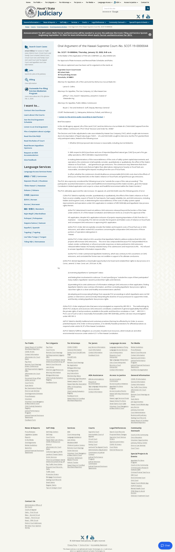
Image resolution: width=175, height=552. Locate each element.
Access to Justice (130, 2)
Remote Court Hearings (54, 352)
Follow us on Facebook (143, 16)
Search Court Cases (38, 46)
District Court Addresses (33, 523)
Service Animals (94, 389)
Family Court (93, 444)
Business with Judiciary (138, 415)
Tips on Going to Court (54, 488)
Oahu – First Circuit (31, 512)
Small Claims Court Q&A (118, 404)
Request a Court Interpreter (115, 356)
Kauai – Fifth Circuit (31, 520)
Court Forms (29, 383)
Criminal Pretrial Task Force (140, 472)
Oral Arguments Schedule (34, 393)
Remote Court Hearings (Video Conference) (33, 365)
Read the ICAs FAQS (32, 136)
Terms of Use (84, 545)
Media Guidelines (137, 347)
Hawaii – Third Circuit (32, 518)
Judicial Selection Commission (94, 463)
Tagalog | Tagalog (32, 232)
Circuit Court (93, 439)
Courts (84, 22)
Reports (27, 437)
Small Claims (50, 482)
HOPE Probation (136, 486)
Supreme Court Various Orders (118, 438)
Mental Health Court (138, 488)
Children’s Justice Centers (76, 445)
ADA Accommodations (96, 379)
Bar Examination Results (33, 388)
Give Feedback (30, 160)
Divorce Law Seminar (32, 391)
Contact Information (32, 354)
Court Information (95, 350)
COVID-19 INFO (72, 347)
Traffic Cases (50, 472)
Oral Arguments (72, 370)
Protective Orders (52, 474)
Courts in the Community (139, 435)
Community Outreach (117, 22)
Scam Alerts (29, 385)
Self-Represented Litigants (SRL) (34, 370)
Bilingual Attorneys (52, 375)
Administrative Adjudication (98, 450)
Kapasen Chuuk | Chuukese (36, 181)
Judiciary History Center (139, 443)
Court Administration (138, 412)
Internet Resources (116, 450)
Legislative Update (31, 434)
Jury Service (135, 407)
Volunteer (28, 399)
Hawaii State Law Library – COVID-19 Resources (55, 441)
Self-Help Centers (52, 432)
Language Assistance (74, 437)
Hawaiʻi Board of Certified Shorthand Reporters (33, 348)
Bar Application (72, 365)
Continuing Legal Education (76, 379)
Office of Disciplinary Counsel (74, 387)
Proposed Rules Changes (118, 434)
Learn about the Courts (34, 115)
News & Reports (49, 22)
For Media (90, 2)
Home (28, 2)
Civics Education (136, 437)
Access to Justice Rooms (118, 391)
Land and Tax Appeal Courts (98, 447)
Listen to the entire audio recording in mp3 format (81, 117)
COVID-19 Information (138, 379)
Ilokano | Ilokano (31, 190)
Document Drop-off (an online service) (33, 379)
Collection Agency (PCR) (54, 452)
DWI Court (134, 475)
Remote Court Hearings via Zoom (140, 395)
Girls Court (134, 480)
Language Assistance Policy (119, 347)
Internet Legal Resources (54, 370)
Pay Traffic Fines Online (139, 387)
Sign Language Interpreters (119, 360)
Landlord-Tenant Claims (54, 454)
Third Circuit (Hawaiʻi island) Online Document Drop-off (55, 361)
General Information (31, 22)
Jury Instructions (73, 373)
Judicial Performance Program (32, 412)
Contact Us (145, 2)
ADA (118, 2)
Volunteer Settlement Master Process (74, 459)
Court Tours (135, 448)
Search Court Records (53, 364)
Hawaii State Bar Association (76, 384)
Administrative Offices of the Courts (33, 506)
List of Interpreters (116, 352)
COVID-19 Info (29, 352)
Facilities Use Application (139, 370)
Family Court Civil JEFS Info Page (76, 353)
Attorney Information (53, 372)
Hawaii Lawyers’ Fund (74, 381)
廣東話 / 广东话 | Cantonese (35, 176)
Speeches (28, 448)
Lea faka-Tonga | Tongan (35, 237)
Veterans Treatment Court (140, 496)
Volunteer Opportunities (139, 440)
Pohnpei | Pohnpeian (33, 218)
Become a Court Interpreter (115, 366)
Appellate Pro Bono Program (116, 387)
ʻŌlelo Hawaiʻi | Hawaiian (35, 186)
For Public (37, 2)
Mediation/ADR (72, 442)
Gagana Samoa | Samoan (35, 223)
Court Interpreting (73, 434)
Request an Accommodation (94, 383)
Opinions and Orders (138, 358)
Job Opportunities (137, 402)
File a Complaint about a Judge (37, 131)
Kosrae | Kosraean (32, 204)
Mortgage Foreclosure (53, 477)
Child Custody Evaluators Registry (33, 407)
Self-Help (63, 22)
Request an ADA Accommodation (31, 154)
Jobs (31, 70)
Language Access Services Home (38, 171)
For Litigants (50, 2)
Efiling (32, 79)
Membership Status (74, 376)
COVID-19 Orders (115, 444)
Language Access (104, 2)
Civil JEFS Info (71, 357)
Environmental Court (138, 478)
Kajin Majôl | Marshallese (35, 214)
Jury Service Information (97, 347)
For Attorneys (64, 2)
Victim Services (51, 457)
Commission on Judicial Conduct (96, 453)
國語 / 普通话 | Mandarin (34, 209)
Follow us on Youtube (148, 16)
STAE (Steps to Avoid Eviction (138, 492)
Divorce (49, 444)
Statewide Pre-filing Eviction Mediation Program (38, 91)
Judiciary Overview (137, 410)
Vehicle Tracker (72, 462)
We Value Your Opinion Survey (33, 527)
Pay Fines (28, 362)
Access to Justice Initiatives (119, 384)
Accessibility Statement (99, 545)
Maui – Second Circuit (32, 515)
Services (74, 22)
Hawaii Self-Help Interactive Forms (119, 395)
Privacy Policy (72, 545)
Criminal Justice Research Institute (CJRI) (139, 469)
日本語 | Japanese (31, 195)
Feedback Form (30, 420)
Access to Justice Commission (115, 380)
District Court (93, 442)
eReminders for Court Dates (32, 358)
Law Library (50, 367)
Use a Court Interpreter (118, 362)
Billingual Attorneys (74, 368)
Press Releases (30, 396)
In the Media (29, 440)
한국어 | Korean (30, 199)
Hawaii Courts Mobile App (139, 404)
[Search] (147, 8)
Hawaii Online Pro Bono (118, 401)
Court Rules (114, 447)
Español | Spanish (32, 227)
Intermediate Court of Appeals (96, 435)
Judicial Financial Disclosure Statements (34, 416)
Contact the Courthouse (34, 110)
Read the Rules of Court (34, 141)
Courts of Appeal (30, 510)
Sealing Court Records (138, 418)
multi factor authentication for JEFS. (113, 35)
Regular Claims (51, 485)
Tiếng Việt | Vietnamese (34, 242)
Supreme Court (94, 432)
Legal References (98, 22)
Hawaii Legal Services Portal (119, 398)
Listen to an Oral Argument (36, 127)
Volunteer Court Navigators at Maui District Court (34, 402)
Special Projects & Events (138, 22)
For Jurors (78, 2)
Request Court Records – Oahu (54, 468)
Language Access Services (118, 350)
